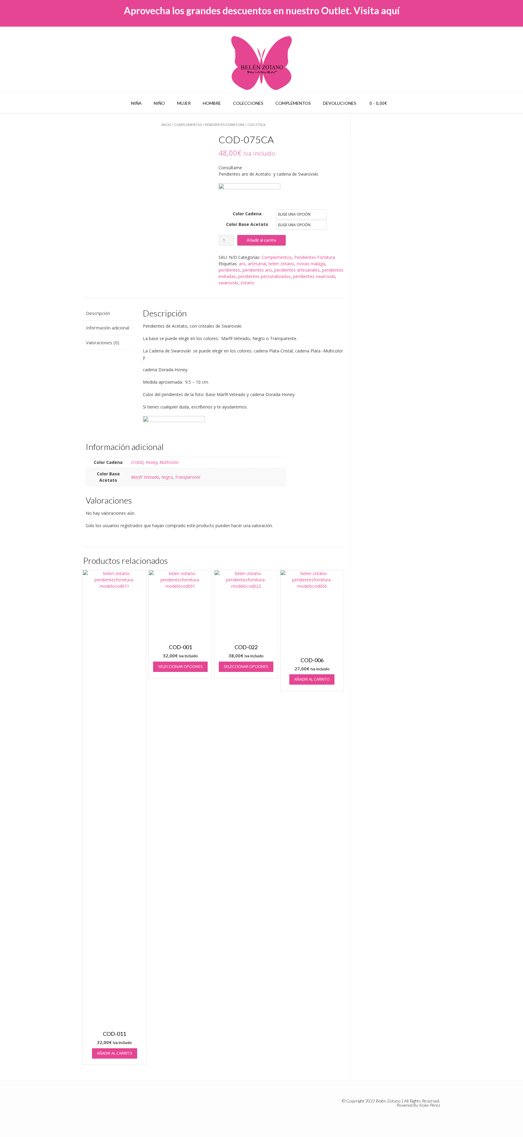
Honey (151, 462)
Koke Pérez (429, 1105)
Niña (136, 103)
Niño (159, 103)
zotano (247, 283)
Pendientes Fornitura (224, 124)
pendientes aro (257, 270)
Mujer (184, 103)
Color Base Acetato (247, 224)
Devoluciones (339, 103)
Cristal (137, 462)
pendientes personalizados (264, 276)
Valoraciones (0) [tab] (102, 342)
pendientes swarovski (314, 276)
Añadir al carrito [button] (114, 1053)
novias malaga (311, 263)
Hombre (212, 103)
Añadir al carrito (261, 240)
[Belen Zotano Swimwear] (261, 63)
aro (242, 263)
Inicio (166, 124)
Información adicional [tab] (107, 328)
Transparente (187, 477)
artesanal (257, 263)
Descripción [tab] (98, 313)
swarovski (228, 283)
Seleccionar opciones (180, 666)
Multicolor (169, 462)
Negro (167, 477)
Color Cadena (247, 213)
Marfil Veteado (145, 477)
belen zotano (281, 263)
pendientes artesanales (297, 270)
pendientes (229, 270)
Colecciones (248, 103)
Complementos (293, 103)
